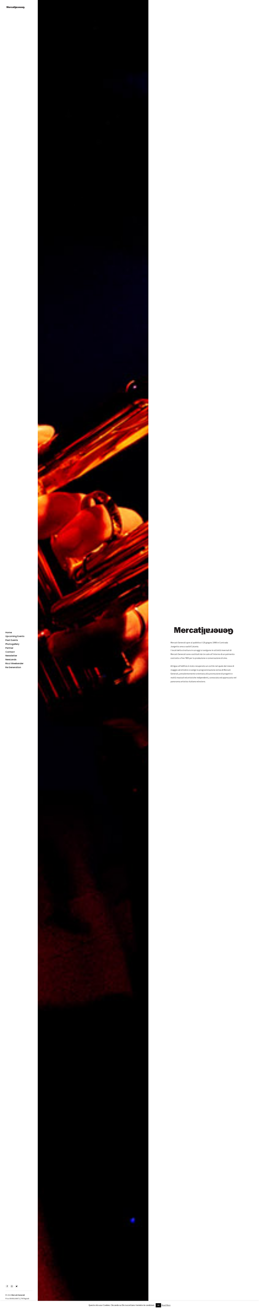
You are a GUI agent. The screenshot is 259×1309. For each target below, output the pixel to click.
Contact (10, 651)
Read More (166, 1305)
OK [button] (158, 1305)
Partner (9, 648)
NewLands (10, 659)
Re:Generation (13, 667)
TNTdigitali (25, 1298)
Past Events (11, 640)
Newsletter (11, 655)
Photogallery (12, 644)
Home (8, 632)
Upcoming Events (14, 636)
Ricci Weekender (14, 663)
